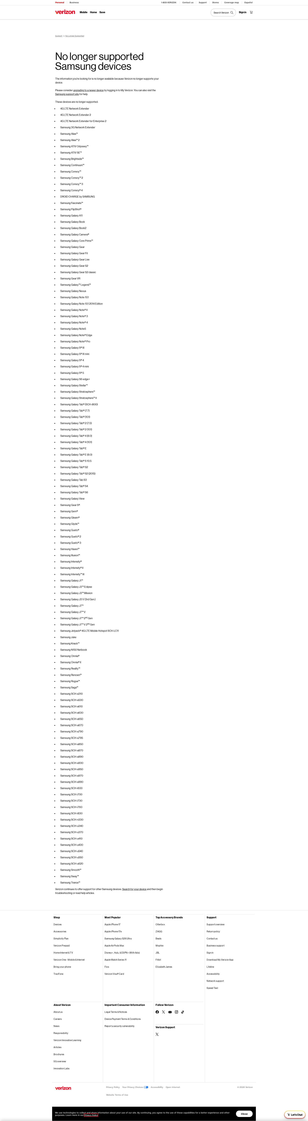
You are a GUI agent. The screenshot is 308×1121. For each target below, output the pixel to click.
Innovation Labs (62, 1068)
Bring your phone (62, 966)
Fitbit (158, 959)
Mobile (83, 12)
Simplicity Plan (61, 938)
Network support (215, 981)
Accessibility (213, 973)
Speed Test (212, 988)
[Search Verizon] (223, 12)
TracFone (58, 973)
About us (58, 1012)
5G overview (60, 1061)
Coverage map (231, 2)
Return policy (213, 931)
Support (203, 2)
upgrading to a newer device (88, 90)
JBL (158, 952)
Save (102, 12)
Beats (159, 938)
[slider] (294, 1114)
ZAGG (159, 931)
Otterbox (160, 924)
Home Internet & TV (63, 952)
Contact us (187, 2)
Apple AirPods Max (114, 945)
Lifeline (210, 966)
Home (93, 12)
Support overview (215, 924)
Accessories (60, 931)
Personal (59, 2)
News (56, 1026)
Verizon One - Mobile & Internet (69, 959)
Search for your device (134, 889)
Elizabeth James (164, 966)
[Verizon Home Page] (65, 11)
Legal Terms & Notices (116, 1012)
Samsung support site (67, 94)
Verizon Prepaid (62, 945)
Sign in (210, 952)
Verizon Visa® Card (114, 973)
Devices (58, 924)
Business (74, 2)
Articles (57, 1047)
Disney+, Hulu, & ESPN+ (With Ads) (122, 952)
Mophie (159, 945)
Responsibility (61, 1033)
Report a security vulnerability (120, 1026)
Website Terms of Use (117, 1095)
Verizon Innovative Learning (67, 1040)
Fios (107, 966)
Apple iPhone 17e (113, 931)
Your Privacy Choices (133, 1087)
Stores (215, 2)
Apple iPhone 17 (112, 924)
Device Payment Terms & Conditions (123, 1019)
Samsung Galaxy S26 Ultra (118, 938)
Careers (58, 1019)
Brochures (59, 1054)
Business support (215, 945)
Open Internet (173, 1087)
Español (248, 2)
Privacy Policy (113, 1087)
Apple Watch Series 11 (116, 959)
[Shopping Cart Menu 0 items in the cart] (251, 12)
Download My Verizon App (220, 959)
